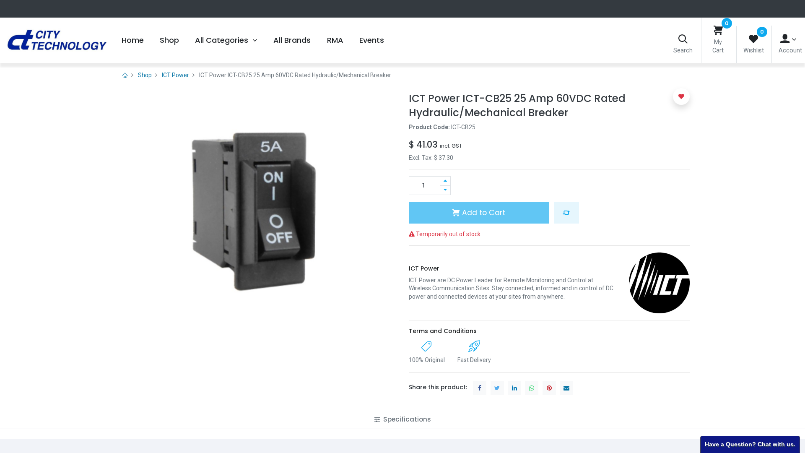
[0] (718, 30)
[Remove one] (445, 190)
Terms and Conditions (443, 331)
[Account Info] (788, 39)
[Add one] (445, 181)
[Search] (683, 39)
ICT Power (175, 75)
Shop (145, 75)
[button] (566, 213)
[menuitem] (132, 40)
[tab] (402, 419)
